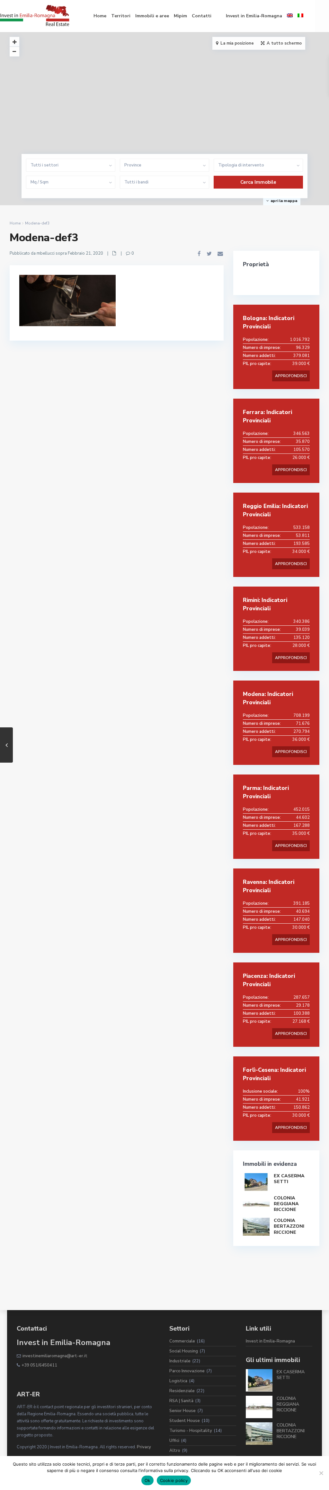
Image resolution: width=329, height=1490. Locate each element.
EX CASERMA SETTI (289, 1179)
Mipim (180, 16)
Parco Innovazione (187, 1371)
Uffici (174, 1440)
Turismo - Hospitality (190, 1431)
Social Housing (183, 1351)
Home (99, 16)
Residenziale (182, 1391)
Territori (120, 16)
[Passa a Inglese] (290, 16)
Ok (147, 1480)
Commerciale (182, 1341)
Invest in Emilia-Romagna (254, 16)
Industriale (180, 1361)
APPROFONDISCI (291, 375)
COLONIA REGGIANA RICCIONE (286, 1204)
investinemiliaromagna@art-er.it (54, 1356)
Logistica (178, 1381)
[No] (321, 1473)
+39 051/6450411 (39, 1365)
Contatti (201, 16)
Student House (184, 1421)
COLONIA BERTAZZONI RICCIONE (289, 1226)
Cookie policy (174, 1480)
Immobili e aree (152, 16)
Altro (174, 1450)
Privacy (144, 1447)
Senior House (182, 1411)
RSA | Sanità (181, 1401)
